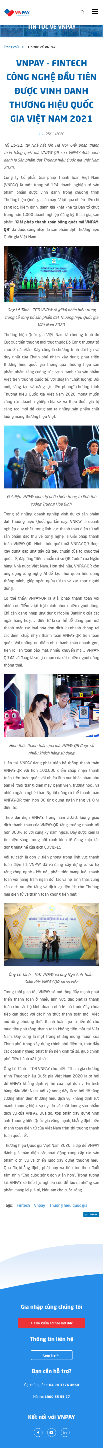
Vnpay (39, 1206)
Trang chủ (11, 47)
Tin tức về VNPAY (42, 47)
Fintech (23, 1206)
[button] (95, 12)
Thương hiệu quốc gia (68, 1206)
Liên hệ (49, 1355)
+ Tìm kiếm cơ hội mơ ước (51, 1323)
